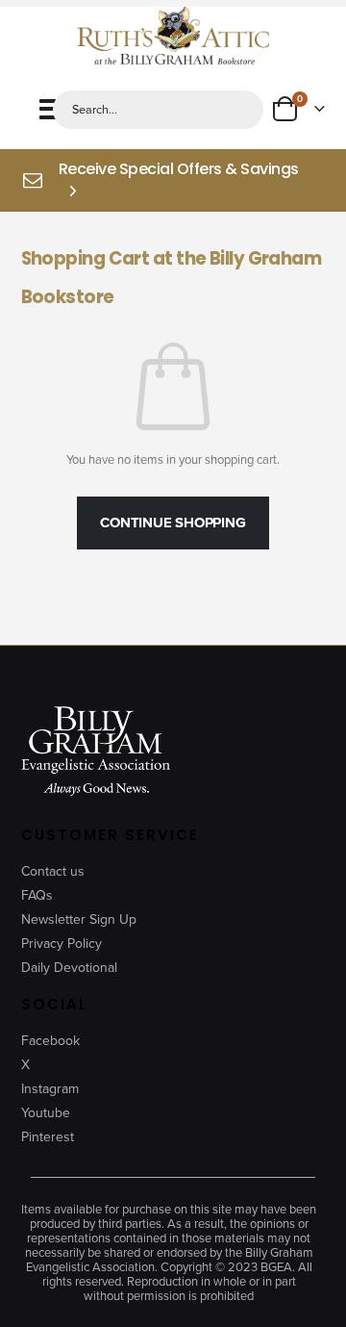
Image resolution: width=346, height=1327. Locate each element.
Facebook (50, 1041)
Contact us (53, 871)
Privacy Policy (61, 943)
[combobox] (158, 109)
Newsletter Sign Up (78, 919)
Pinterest (47, 1137)
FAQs (37, 895)
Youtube (45, 1113)
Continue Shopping (172, 522)
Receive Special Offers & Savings (179, 169)
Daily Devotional (69, 967)
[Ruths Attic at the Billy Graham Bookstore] (173, 37)
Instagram (50, 1089)
